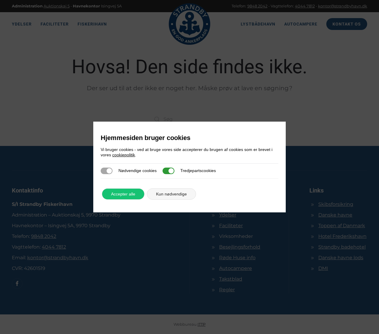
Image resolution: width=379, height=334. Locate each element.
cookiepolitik (123, 154)
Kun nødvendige (171, 194)
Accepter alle (123, 194)
